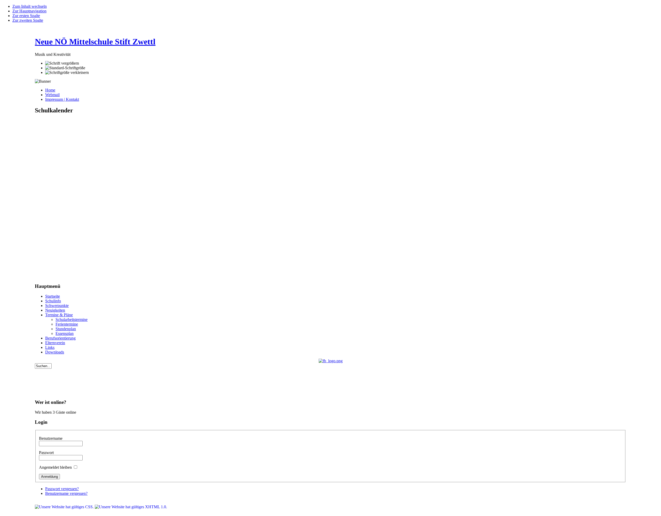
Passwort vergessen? (62, 489)
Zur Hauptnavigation (29, 11)
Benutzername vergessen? (66, 493)
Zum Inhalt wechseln (29, 6)
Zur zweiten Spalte (27, 20)
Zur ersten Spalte (26, 15)
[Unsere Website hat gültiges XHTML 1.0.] (131, 507)
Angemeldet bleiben (56, 467)
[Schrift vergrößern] (62, 63)
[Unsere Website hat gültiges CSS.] (65, 507)
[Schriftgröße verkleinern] (67, 72)
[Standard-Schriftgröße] (65, 68)
